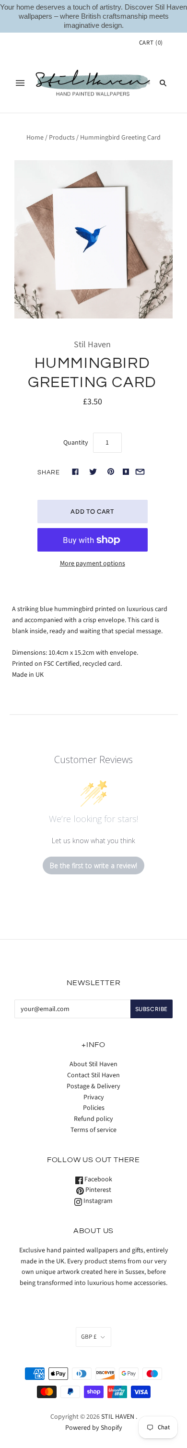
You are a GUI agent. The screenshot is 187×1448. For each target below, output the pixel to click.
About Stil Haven (93, 1064)
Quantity (75, 442)
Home (35, 137)
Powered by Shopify (93, 1428)
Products (62, 137)
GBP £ (88, 1336)
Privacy (93, 1097)
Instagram (97, 1201)
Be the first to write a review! (93, 865)
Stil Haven (92, 345)
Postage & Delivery (93, 1086)
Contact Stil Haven (93, 1075)
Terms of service (93, 1130)
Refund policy (93, 1119)
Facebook (97, 1179)
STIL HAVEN (117, 1417)
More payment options (92, 563)
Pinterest (97, 1190)
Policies (94, 1108)
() (151, 42)
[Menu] (20, 83)
